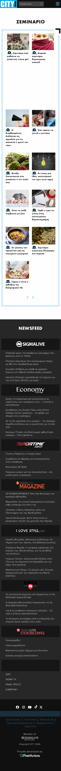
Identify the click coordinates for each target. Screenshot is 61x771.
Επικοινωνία (47, 719)
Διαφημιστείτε (44, 723)
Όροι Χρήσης (13, 719)
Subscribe (30, 726)
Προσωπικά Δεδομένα (19, 723)
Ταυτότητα (30, 719)
